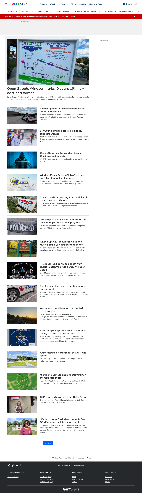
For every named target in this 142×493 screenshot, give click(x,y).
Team (89, 458)
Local (34, 4)
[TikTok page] (13, 465)
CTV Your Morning (78, 4)
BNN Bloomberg (77, 479)
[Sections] (6, 4)
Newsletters (81, 458)
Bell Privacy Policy (46, 477)
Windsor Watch (27, 11)
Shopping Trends (96, 4)
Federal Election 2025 (127, 11)
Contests (57, 11)
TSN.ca (74, 482)
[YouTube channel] (17, 465)
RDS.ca (107, 482)
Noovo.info (108, 477)
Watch (52, 4)
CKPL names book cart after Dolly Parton (63, 397)
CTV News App (56, 458)
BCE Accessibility (13, 477)
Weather (66, 11)
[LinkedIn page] (21, 465)
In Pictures (63, 4)
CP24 (74, 477)
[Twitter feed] (8, 465)
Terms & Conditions (46, 479)
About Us (102, 11)
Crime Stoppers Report (80, 11)
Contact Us (112, 11)
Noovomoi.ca (109, 479)
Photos (93, 11)
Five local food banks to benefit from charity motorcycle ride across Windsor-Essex (62, 267)
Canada (43, 4)
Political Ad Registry (46, 482)
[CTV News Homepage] (19, 4)
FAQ (74, 458)
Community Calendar (43, 11)
